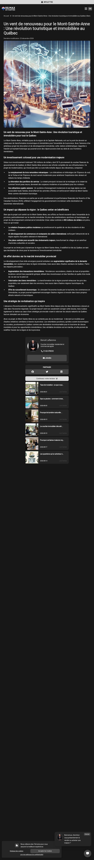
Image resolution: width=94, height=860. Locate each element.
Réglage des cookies (16, 851)
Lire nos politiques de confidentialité (31, 854)
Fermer (87, 834)
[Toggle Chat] (87, 853)
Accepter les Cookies (45, 851)
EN (90, 9)
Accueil (6, 16)
